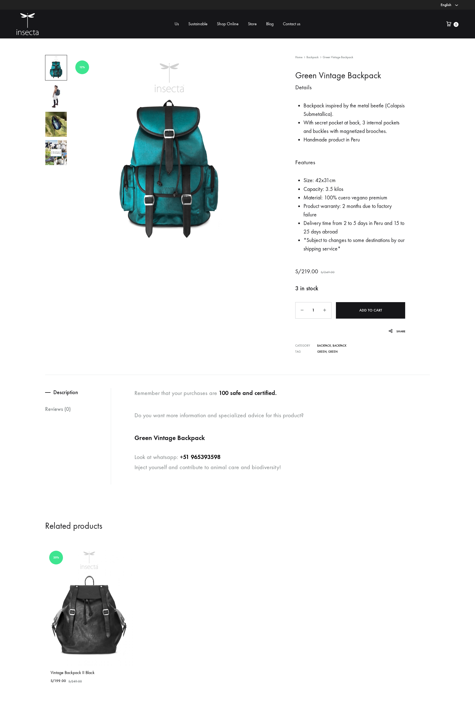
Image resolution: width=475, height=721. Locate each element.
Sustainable (198, 23)
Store (252, 23)
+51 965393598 (200, 457)
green (322, 351)
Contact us (291, 23)
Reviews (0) (58, 409)
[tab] (78, 392)
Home (298, 57)
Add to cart (370, 310)
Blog (270, 23)
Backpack (312, 57)
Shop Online (228, 23)
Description (65, 392)
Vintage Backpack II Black (73, 672)
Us (177, 23)
